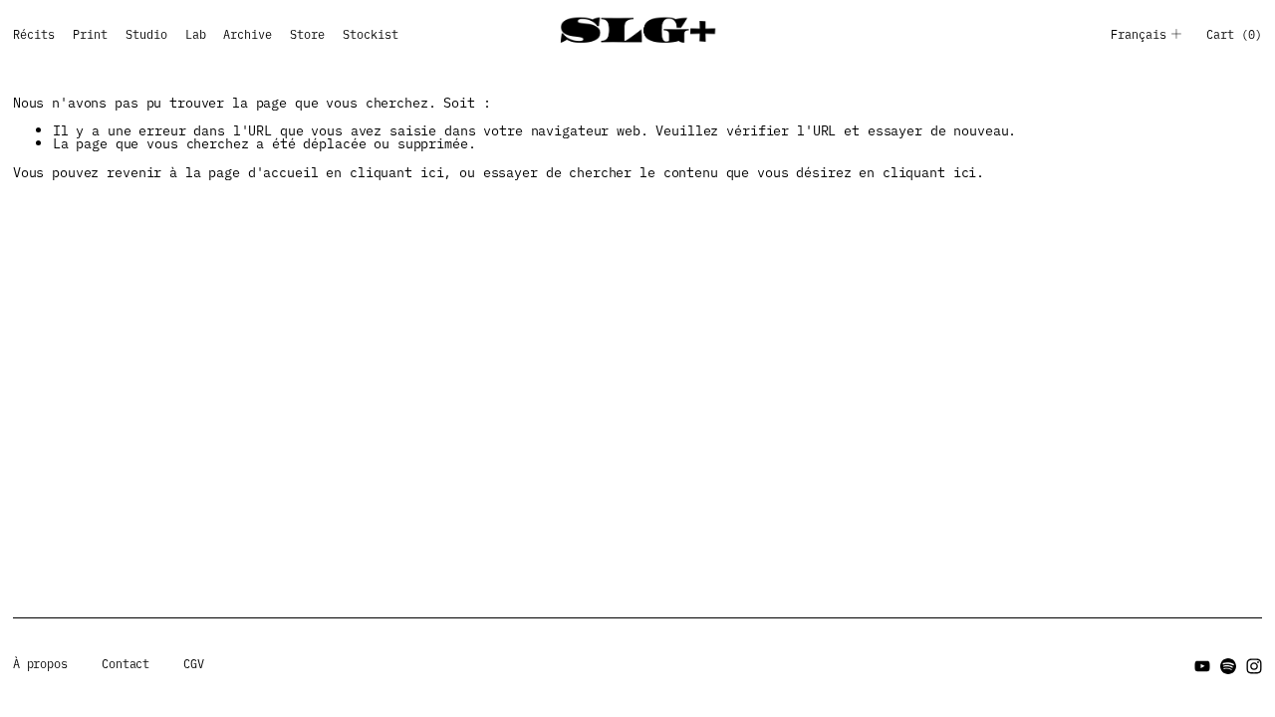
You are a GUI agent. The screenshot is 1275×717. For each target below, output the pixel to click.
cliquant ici (396, 171)
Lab (195, 34)
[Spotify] (1228, 666)
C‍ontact (125, 664)
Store (307, 34)
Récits (34, 34)
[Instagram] (1254, 666)
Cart (1234, 34)
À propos (40, 664)
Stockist (370, 34)
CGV (193, 664)
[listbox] (1154, 34)
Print (90, 34)
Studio (146, 34)
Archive (247, 34)
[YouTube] (1202, 666)
